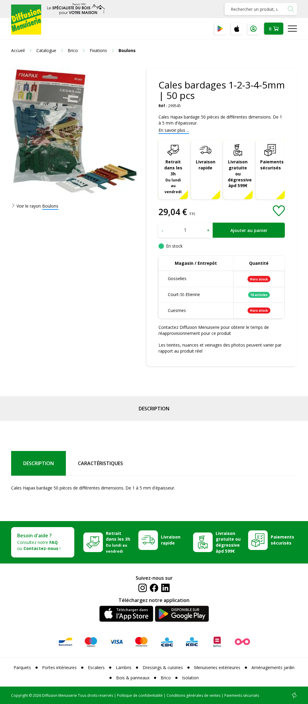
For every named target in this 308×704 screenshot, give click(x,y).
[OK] (291, 9)
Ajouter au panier (248, 230)
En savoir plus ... (174, 130)
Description (154, 408)
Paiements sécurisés (272, 165)
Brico (166, 678)
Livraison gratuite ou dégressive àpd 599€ (240, 174)
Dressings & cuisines (163, 667)
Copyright (19, 695)
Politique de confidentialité (140, 695)
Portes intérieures (59, 667)
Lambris (123, 667)
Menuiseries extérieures (217, 667)
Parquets (22, 667)
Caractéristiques (100, 463)
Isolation (190, 678)
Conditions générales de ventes (193, 695)
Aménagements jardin (272, 667)
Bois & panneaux (132, 678)
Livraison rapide (205, 165)
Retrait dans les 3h (173, 176)
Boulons (50, 206)
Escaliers (96, 667)
